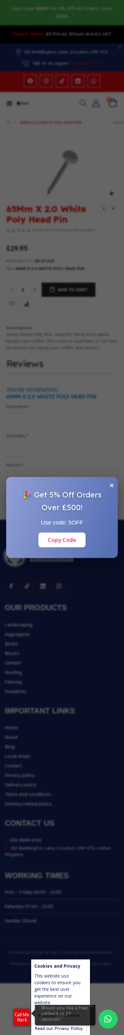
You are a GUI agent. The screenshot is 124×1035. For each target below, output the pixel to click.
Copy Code (62, 540)
